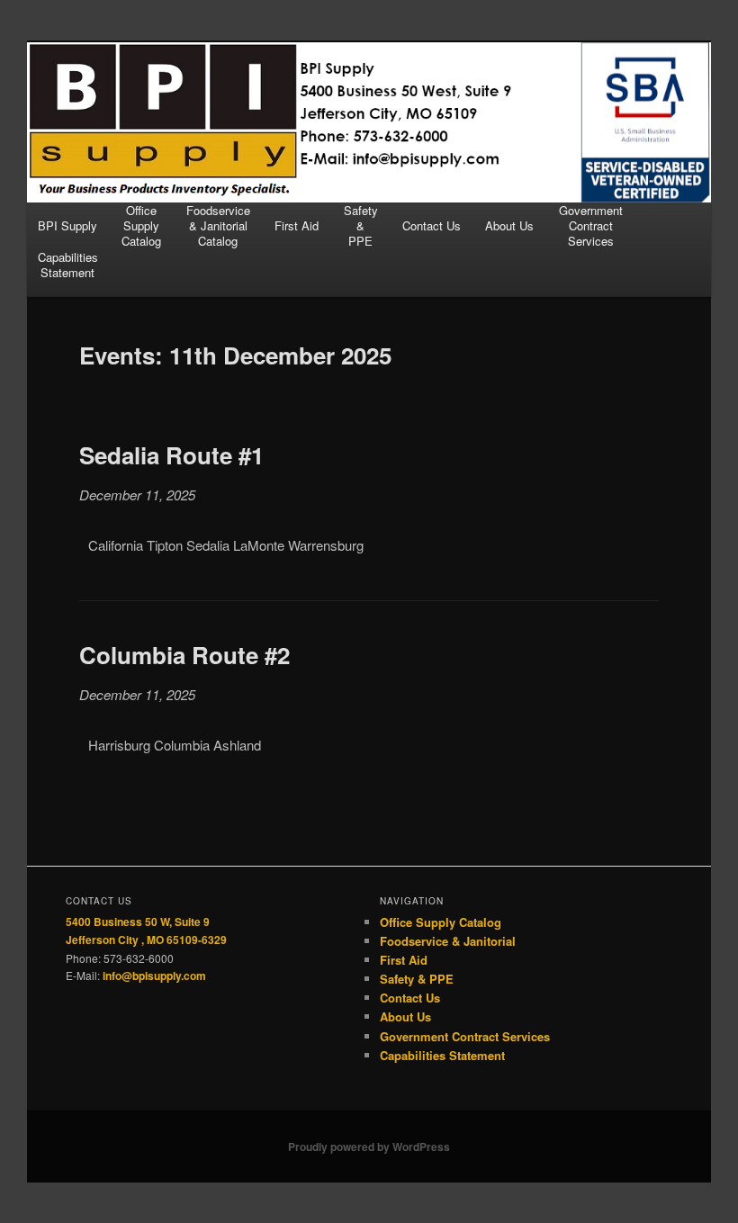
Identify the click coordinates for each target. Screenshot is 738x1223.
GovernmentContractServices (591, 225)
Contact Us (431, 225)
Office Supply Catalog (440, 922)
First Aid (296, 225)
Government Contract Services (465, 1036)
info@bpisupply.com (154, 975)
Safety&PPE (361, 225)
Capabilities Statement (442, 1055)
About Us (509, 225)
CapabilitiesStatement (68, 265)
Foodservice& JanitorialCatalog (218, 225)
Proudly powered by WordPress (369, 1146)
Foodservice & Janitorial (448, 940)
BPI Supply (67, 225)
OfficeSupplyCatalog (141, 225)
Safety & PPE (417, 978)
